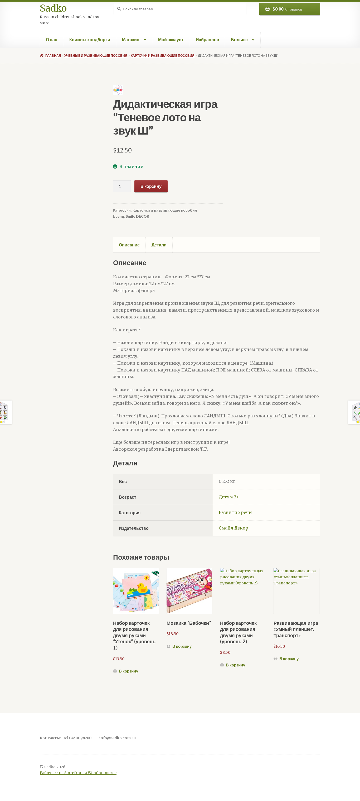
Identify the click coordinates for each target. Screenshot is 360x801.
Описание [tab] (129, 244)
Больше (239, 39)
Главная (53, 56)
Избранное (207, 39)
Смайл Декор (233, 528)
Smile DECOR (137, 216)
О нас (51, 39)
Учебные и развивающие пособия (95, 56)
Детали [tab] (159, 244)
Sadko (53, 8)
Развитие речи (235, 512)
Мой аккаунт (171, 39)
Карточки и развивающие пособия (162, 56)
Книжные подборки (89, 39)
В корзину (151, 186)
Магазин (130, 39)
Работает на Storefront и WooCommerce (78, 773)
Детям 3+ (229, 496)
